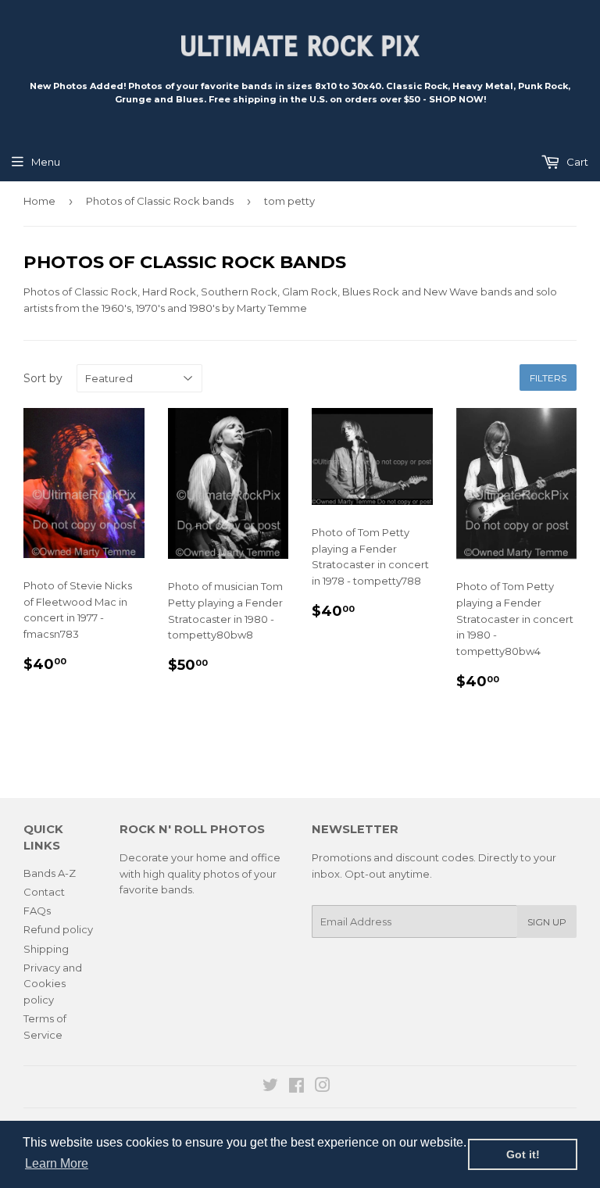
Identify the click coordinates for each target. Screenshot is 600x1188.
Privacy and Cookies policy (52, 984)
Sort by (42, 378)
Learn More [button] (56, 1163)
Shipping (46, 949)
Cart (576, 162)
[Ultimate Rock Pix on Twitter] (270, 1087)
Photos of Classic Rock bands (160, 201)
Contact (44, 892)
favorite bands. (157, 889)
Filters (548, 378)
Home (39, 201)
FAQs (37, 910)
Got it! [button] (523, 1154)
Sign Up (546, 922)
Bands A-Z (49, 873)
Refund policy (58, 929)
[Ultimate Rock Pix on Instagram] (322, 1087)
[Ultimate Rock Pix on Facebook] (296, 1087)
